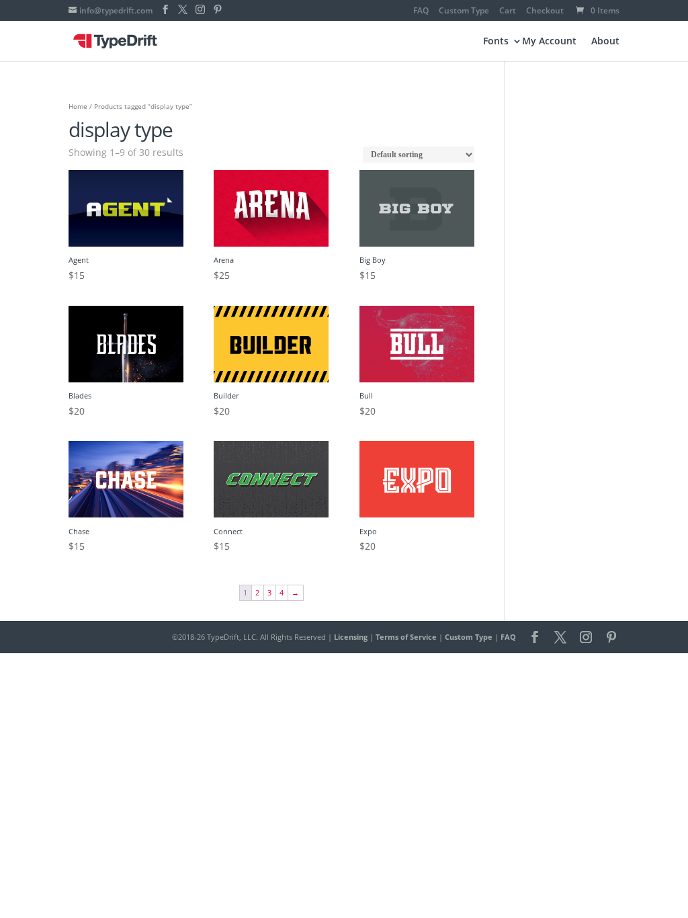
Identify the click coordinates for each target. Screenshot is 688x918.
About (605, 41)
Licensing (351, 637)
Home (78, 106)
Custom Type (464, 11)
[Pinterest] (217, 10)
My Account (549, 41)
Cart (507, 11)
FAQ (421, 11)
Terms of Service (406, 637)
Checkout (545, 11)
